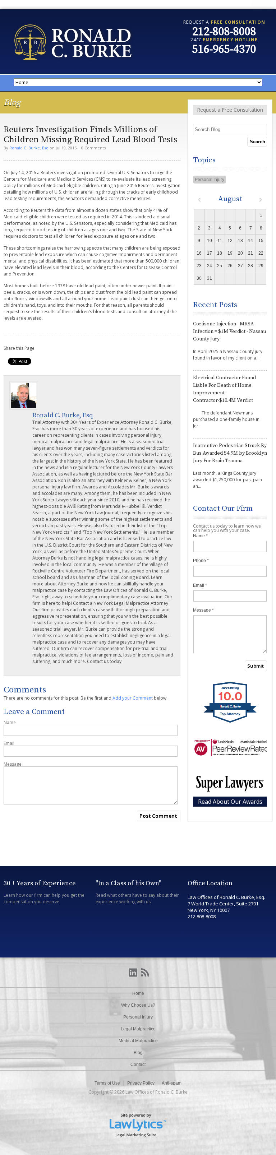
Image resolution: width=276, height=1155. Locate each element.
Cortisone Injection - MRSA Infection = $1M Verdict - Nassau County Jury (229, 331)
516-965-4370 (224, 49)
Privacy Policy (141, 1083)
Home (138, 993)
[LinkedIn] (133, 973)
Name (10, 722)
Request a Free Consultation (230, 109)
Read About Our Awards (230, 802)
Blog (138, 1052)
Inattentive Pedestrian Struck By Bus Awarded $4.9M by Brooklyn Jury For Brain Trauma (230, 453)
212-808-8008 (224, 32)
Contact (138, 1064)
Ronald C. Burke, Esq (29, 147)
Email (9, 743)
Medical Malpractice (138, 1040)
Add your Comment (132, 698)
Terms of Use (107, 1083)
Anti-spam (171, 1083)
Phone (201, 560)
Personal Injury (209, 179)
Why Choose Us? (138, 1005)
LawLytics (138, 1125)
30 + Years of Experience (40, 883)
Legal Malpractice (138, 1028)
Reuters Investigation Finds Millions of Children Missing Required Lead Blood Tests (90, 134)
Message (13, 764)
